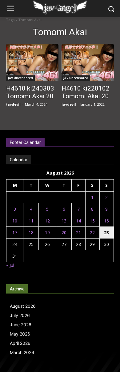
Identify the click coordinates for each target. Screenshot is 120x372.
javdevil (13, 104)
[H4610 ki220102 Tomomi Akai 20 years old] (88, 62)
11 (31, 221)
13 (64, 221)
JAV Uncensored (20, 78)
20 (64, 232)
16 (106, 221)
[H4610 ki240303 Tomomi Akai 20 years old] (32, 62)
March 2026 (22, 352)
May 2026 (20, 333)
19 (47, 232)
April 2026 (20, 343)
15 (92, 221)
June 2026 (20, 324)
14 (78, 221)
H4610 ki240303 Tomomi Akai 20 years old (30, 96)
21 (78, 232)
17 (14, 232)
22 (92, 232)
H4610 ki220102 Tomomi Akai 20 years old (86, 96)
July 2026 (20, 315)
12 (47, 221)
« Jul (10, 265)
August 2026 (23, 306)
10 (14, 221)
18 (31, 232)
